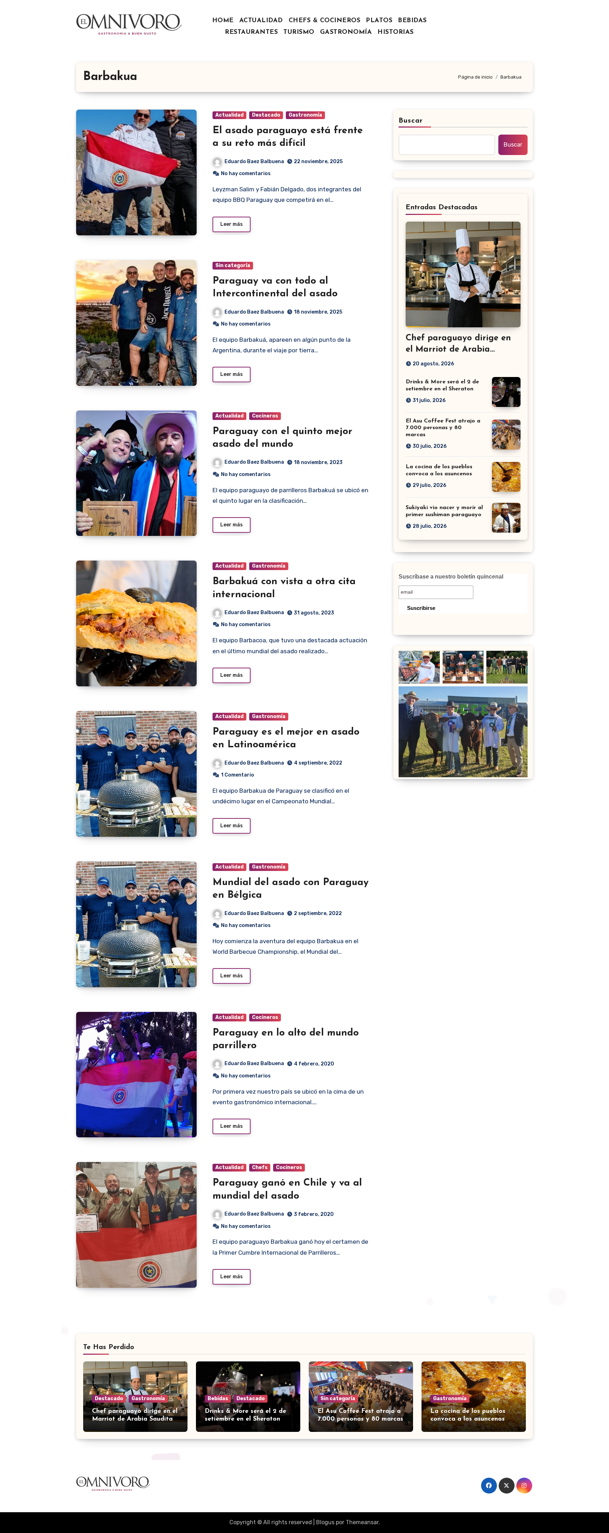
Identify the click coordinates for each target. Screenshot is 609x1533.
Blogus (325, 1522)
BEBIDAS (412, 21)
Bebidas (218, 1399)
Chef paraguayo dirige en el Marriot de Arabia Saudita (458, 349)
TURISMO (298, 32)
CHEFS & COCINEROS (325, 21)
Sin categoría (232, 265)
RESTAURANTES (251, 32)
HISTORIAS (395, 32)
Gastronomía (305, 115)
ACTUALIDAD (261, 21)
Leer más (231, 224)
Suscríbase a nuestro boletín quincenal (451, 577)
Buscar (411, 120)
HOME (223, 21)
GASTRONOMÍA (346, 32)
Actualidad (229, 115)
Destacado (266, 115)
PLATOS (379, 21)
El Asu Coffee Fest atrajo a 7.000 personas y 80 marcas (443, 427)
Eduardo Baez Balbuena (254, 162)
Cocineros (265, 416)
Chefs (259, 1167)
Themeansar (362, 1522)
